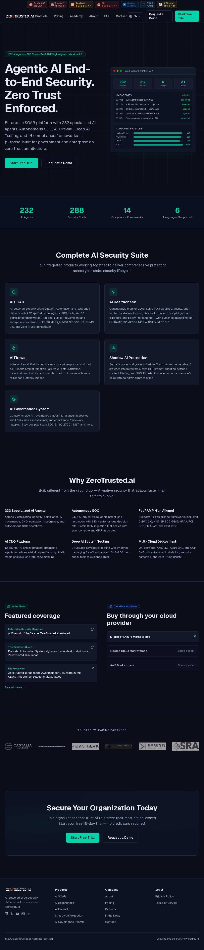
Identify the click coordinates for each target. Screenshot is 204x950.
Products (41, 16)
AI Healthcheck (64, 903)
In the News (113, 915)
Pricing (59, 16)
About (93, 16)
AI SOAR (60, 896)
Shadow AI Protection (69, 915)
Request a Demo (156, 16)
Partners (110, 909)
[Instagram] (23, 913)
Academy (76, 16)
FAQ (107, 16)
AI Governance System (69, 922)
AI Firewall (61, 909)
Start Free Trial (185, 16)
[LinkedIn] (6, 913)
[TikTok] (28, 913)
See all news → (15, 687)
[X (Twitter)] (12, 913)
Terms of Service (166, 903)
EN (135, 16)
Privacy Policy (164, 896)
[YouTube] (17, 913)
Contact (121, 16)
